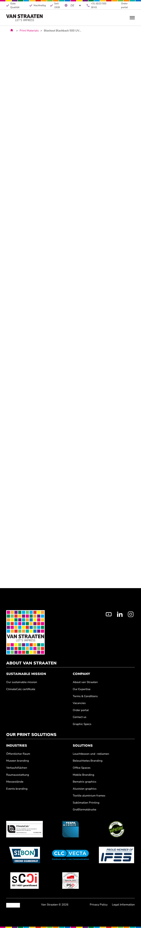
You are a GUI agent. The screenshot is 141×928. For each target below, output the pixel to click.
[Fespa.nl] (70, 829)
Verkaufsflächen (16, 768)
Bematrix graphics (84, 782)
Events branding (17, 789)
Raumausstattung (17, 775)
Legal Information (123, 905)
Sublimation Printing (86, 803)
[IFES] (116, 855)
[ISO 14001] (24, 880)
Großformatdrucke (84, 809)
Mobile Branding (83, 775)
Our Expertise (81, 689)
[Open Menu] (132, 17)
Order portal (124, 5)
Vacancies (79, 703)
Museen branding (17, 761)
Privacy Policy (98, 905)
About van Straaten (85, 682)
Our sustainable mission (21, 682)
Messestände (14, 782)
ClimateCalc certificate (20, 689)
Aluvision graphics (84, 789)
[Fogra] (70, 880)
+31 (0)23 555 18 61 (98, 5)
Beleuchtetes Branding (87, 761)
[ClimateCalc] (24, 829)
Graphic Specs (82, 724)
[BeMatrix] (116, 829)
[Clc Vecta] (70, 855)
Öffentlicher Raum (18, 754)
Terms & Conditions (85, 696)
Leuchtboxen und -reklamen (91, 754)
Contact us (79, 717)
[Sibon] (24, 855)
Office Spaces (81, 768)
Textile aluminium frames (89, 796)
